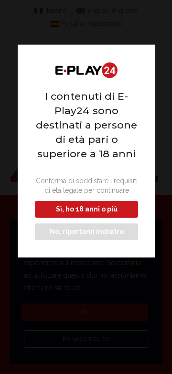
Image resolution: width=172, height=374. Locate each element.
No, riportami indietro (87, 231)
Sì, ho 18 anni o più (87, 209)
